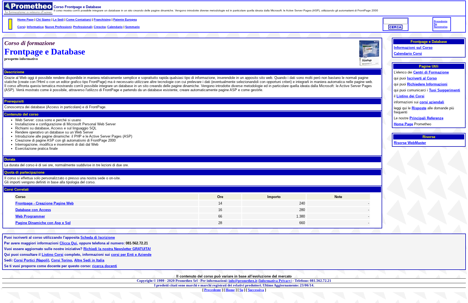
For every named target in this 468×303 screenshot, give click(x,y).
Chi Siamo (43, 19)
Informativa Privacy (275, 281)
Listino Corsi (52, 255)
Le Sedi (58, 19)
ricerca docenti (104, 266)
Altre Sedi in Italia (89, 260)
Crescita (99, 26)
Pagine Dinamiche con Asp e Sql (43, 223)
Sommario (132, 26)
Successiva (440, 26)
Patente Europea (125, 19)
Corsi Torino (61, 260)
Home (230, 290)
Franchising (102, 19)
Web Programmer (30, 216)
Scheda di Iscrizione (97, 237)
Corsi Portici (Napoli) (31, 260)
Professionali (82, 26)
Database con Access (33, 210)
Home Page (25, 19)
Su (435, 24)
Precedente (440, 21)
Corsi (21, 26)
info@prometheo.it (243, 281)
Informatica (35, 26)
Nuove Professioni (58, 26)
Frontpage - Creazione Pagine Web (44, 203)
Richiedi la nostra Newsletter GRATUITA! (117, 249)
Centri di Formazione (431, 72)
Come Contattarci (78, 19)
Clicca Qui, (69, 243)
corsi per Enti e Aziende (131, 255)
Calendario (115, 26)
